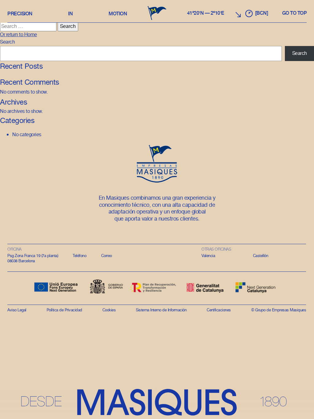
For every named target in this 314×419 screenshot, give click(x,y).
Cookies (109, 310)
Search (7, 42)
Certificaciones (219, 310)
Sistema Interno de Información (161, 310)
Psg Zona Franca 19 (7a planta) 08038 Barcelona (32, 258)
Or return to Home (18, 35)
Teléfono (79, 256)
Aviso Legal (16, 310)
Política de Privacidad (64, 310)
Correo (106, 256)
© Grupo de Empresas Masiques (278, 310)
